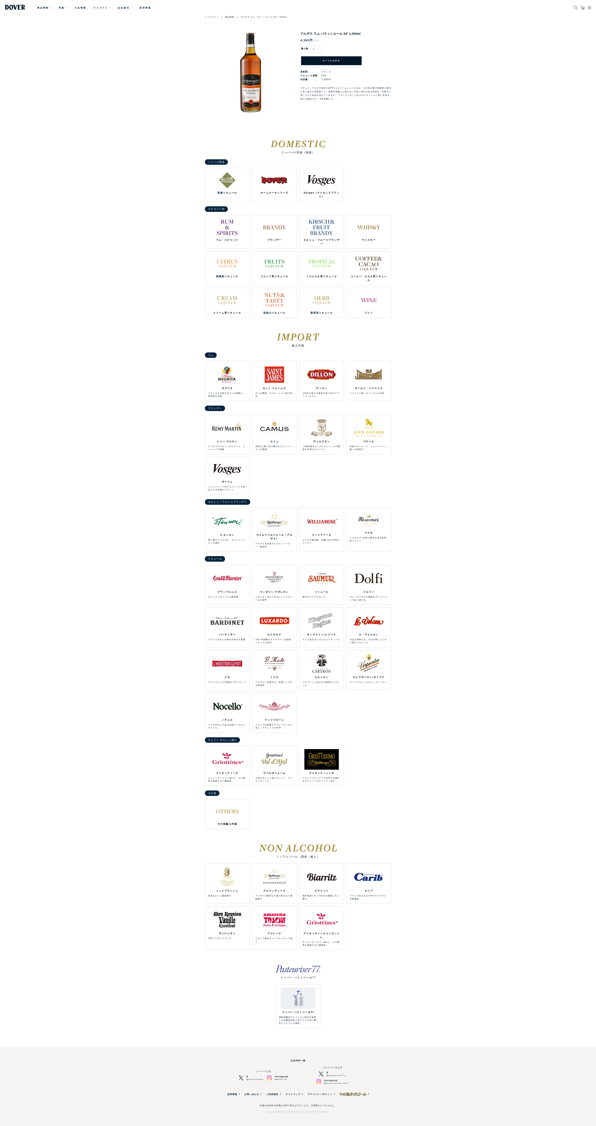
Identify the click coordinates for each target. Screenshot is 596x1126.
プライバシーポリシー (319, 1094)
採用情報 (145, 8)
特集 (62, 8)
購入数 (305, 48)
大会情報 (80, 8)
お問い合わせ (251, 1094)
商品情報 (43, 8)
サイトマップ (293, 1094)
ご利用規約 (272, 1094)
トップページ (212, 17)
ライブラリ (100, 8)
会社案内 (124, 8)
